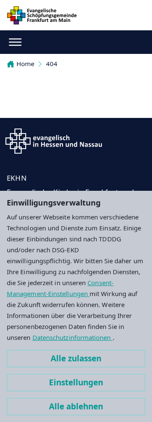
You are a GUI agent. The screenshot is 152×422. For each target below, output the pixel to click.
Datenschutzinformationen (73, 337)
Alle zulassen (76, 358)
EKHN (17, 178)
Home (25, 63)
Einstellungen (76, 382)
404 (51, 63)
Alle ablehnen (76, 406)
